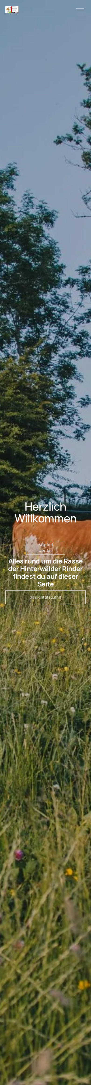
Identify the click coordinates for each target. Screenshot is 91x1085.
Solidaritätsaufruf (45, 597)
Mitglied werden (45, 547)
